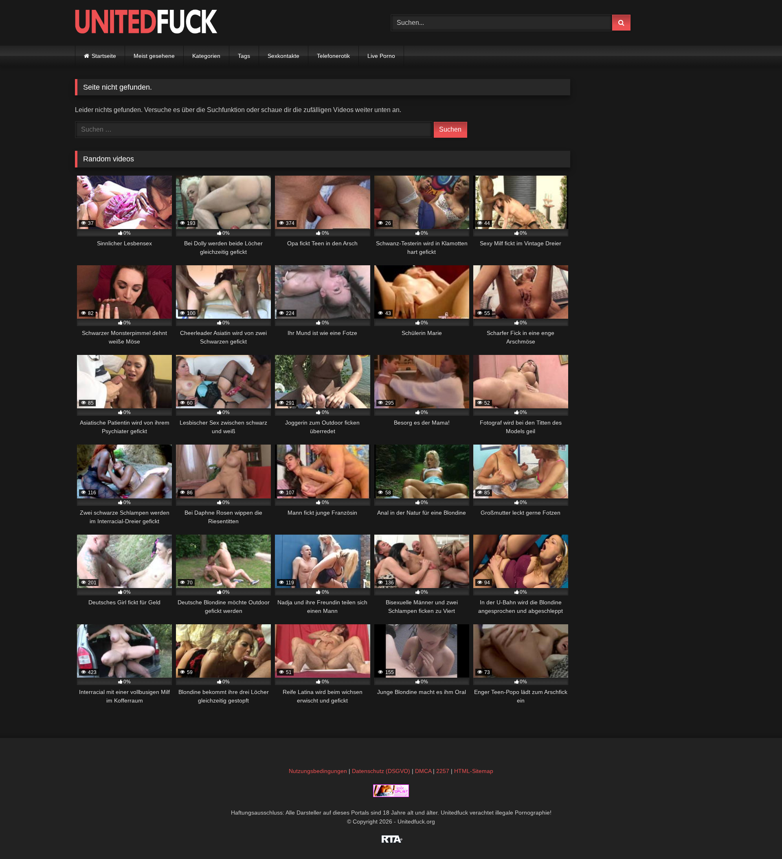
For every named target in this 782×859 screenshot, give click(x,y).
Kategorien (206, 56)
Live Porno (381, 56)
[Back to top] (757, 835)
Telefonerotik (333, 56)
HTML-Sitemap (473, 771)
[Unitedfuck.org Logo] (146, 22)
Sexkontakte (283, 56)
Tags (244, 56)
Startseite (104, 56)
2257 (442, 771)
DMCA (423, 771)
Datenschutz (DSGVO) (381, 771)
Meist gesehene (154, 56)
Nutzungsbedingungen (318, 771)
